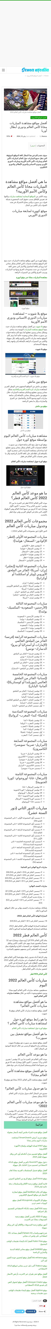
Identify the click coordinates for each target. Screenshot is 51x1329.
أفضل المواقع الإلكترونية (38, 117)
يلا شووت (39, 326)
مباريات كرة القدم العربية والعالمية (26, 389)
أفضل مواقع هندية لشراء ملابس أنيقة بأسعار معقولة (27, 1132)
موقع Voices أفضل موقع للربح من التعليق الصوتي (28, 1178)
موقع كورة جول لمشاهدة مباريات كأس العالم (29, 1028)
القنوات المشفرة (37, 1300)
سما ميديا (17, 1325)
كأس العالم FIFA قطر (38, 974)
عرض (33, 146)
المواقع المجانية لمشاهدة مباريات (22, 196)
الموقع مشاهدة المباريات (34, 329)
